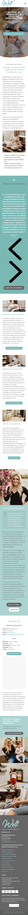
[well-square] (14, 750)
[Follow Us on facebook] (3, 891)
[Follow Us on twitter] (13, 891)
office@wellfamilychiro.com (9, 842)
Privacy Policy (7, 914)
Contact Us (4, 871)
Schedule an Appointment (8, 869)
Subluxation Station (6, 858)
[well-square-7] (14, 776)
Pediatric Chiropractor (7, 852)
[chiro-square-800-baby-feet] (14, 802)
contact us (18, 710)
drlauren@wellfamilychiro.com (15, 634)
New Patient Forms (6, 865)
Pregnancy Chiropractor (8, 850)
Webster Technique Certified (9, 856)
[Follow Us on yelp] (16, 891)
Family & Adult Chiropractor (9, 854)
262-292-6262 (11, 632)
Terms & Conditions (19, 914)
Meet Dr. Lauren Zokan (7, 867)
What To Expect (6, 863)
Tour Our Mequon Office (8, 860)
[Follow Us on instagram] (9, 891)
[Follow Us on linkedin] (6, 891)
